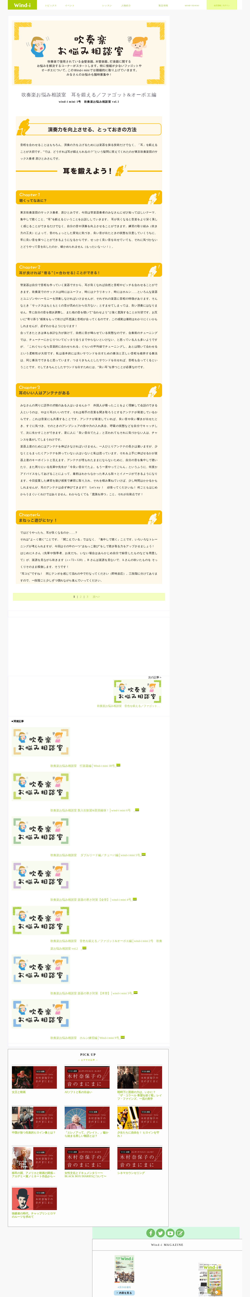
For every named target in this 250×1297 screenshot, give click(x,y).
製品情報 (163, 5)
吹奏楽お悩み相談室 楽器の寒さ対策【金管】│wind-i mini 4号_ (91, 899)
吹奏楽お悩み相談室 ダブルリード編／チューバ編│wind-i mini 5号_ (96, 855)
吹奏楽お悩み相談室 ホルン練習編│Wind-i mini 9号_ (85, 1037)
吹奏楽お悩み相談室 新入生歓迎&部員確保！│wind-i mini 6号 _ (92, 810)
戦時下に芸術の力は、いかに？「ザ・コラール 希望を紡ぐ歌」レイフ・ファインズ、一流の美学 (139, 1095)
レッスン (107, 5)
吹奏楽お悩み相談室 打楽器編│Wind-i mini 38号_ (83, 765)
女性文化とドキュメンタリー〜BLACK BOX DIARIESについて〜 (85, 1175)
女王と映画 (19, 1092)
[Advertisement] (89, 644)
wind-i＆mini (192, 5)
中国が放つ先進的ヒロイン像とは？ (34, 1132)
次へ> (96, 596)
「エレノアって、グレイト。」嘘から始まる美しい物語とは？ (86, 1134)
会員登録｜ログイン (222, 5)
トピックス (51, 5)
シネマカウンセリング (131, 1173)
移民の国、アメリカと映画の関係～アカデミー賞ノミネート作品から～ (34, 1175)
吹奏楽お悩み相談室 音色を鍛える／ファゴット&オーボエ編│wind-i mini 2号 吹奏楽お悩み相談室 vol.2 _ (106, 944)
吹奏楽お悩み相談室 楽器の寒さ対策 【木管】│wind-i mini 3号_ (92, 993)
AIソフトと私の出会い (78, 1092)
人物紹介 (126, 5)
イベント (70, 5)
